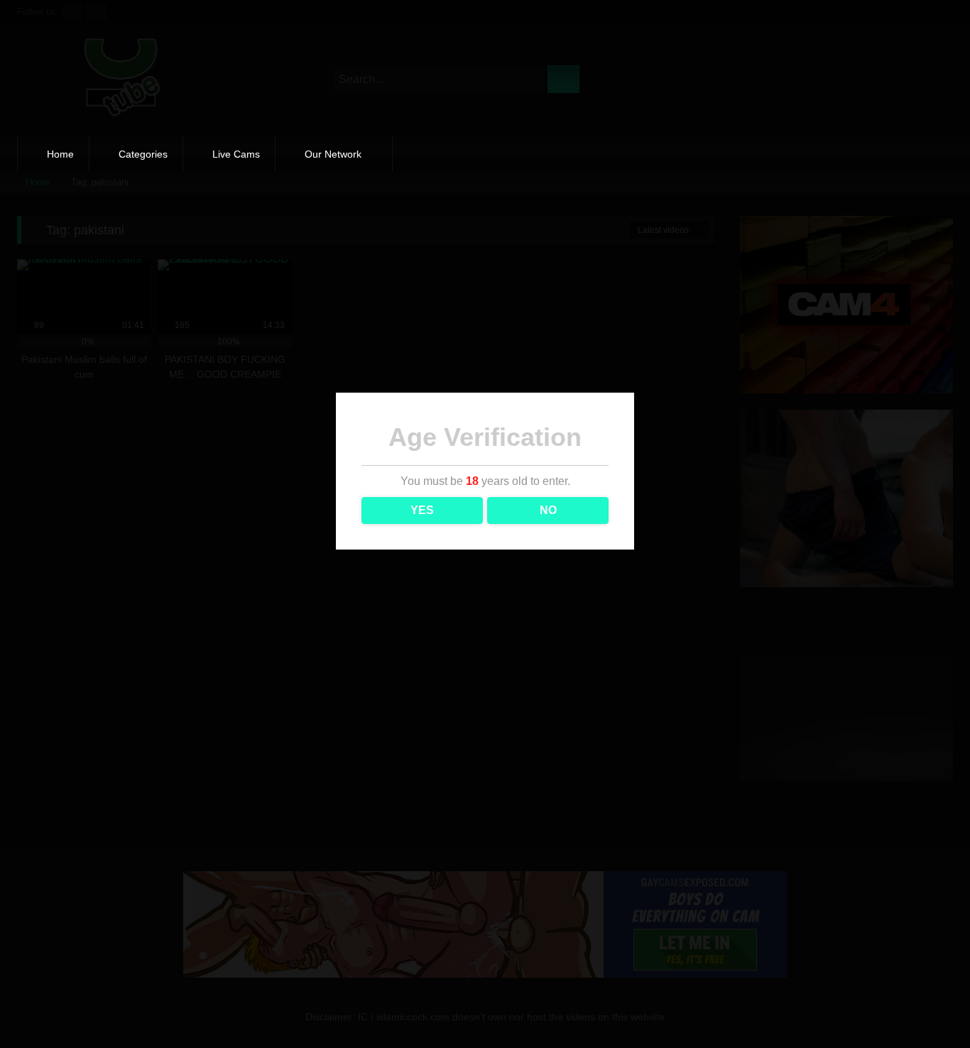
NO (548, 510)
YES (422, 510)
